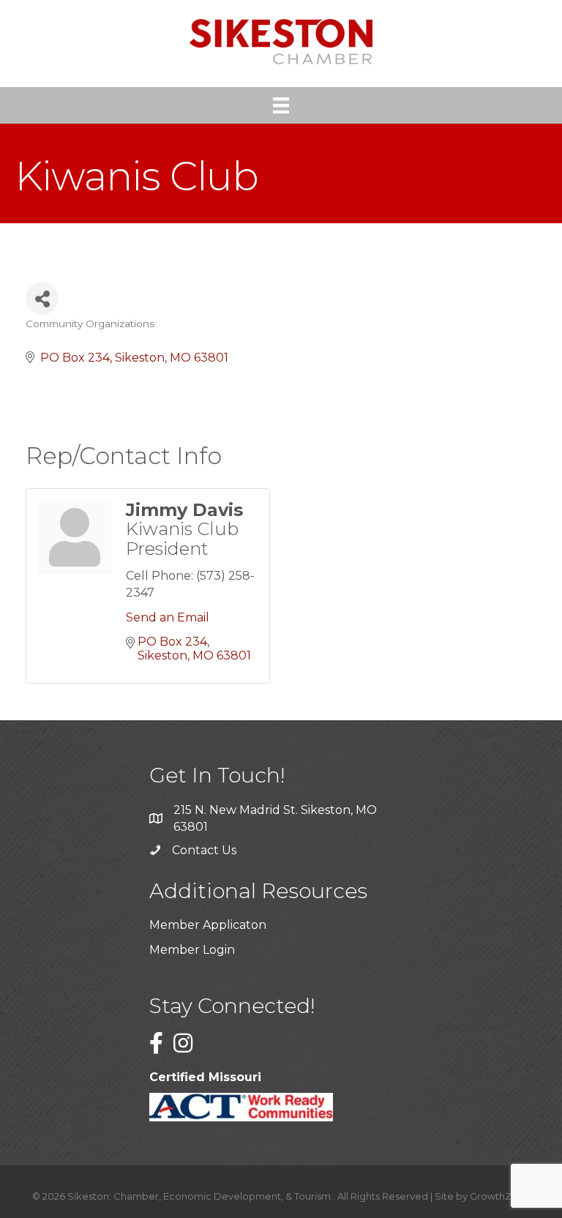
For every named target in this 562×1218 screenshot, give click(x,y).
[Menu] (281, 105)
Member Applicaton (207, 925)
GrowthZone (500, 1196)
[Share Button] (42, 298)
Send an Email (167, 617)
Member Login (192, 950)
